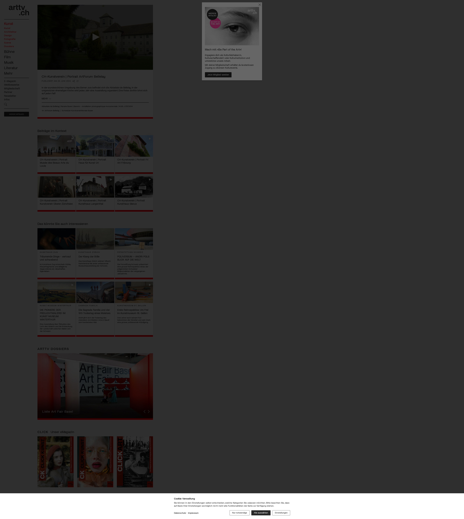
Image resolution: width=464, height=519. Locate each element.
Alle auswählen (261, 512)
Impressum (193, 513)
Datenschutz (180, 513)
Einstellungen (281, 512)
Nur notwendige (239, 512)
